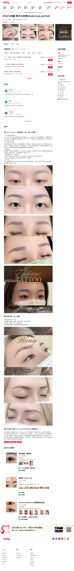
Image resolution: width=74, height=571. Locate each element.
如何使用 (18, 553)
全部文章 (32, 557)
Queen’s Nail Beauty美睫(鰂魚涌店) (32, 502)
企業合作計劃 (19, 555)
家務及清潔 (12, 8)
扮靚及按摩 (5, 8)
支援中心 (4, 555)
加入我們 (4, 559)
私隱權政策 (4, 561)
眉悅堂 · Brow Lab (25, 478)
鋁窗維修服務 (69, 8)
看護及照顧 (40, 8)
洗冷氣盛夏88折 (62, 8)
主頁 (5, 12)
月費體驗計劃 (19, 557)
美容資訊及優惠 (33, 555)
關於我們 (4, 553)
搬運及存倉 (26, 8)
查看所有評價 (28, 121)
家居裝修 (19, 8)
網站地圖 (32, 565)
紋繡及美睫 (18, 12)
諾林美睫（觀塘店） (26, 454)
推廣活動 (32, 563)
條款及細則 (4, 557)
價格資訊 (32, 553)
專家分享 (32, 559)
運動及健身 (33, 8)
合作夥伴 (32, 561)
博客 (3, 563)
